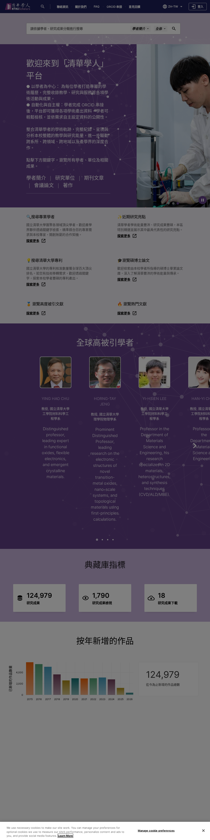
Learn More (65, 835)
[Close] (203, 830)
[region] (105, 831)
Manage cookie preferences (156, 830)
